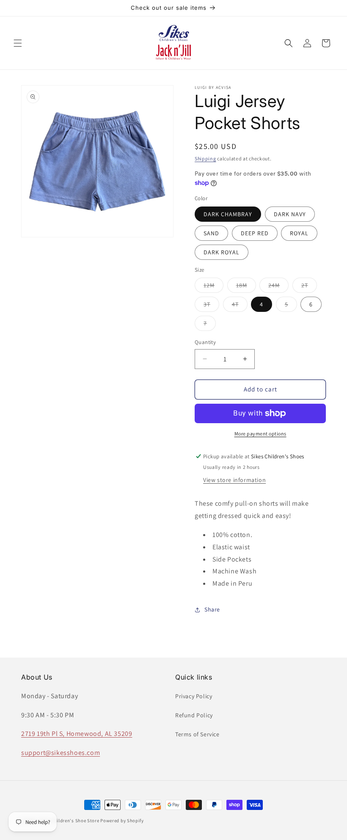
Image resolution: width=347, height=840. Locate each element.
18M (246, 287)
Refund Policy (194, 715)
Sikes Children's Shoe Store (69, 820)
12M (213, 287)
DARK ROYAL (222, 252)
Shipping (205, 158)
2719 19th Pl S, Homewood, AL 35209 (76, 733)
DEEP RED (255, 233)
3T (211, 306)
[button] (17, 43)
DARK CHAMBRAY (228, 214)
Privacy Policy (193, 696)
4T (240, 306)
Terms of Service (197, 734)
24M (278, 287)
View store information (234, 480)
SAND (211, 233)
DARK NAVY (290, 214)
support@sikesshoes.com (60, 752)
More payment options (260, 433)
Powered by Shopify (122, 820)
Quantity (205, 342)
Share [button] (212, 609)
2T (309, 287)
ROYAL (299, 233)
